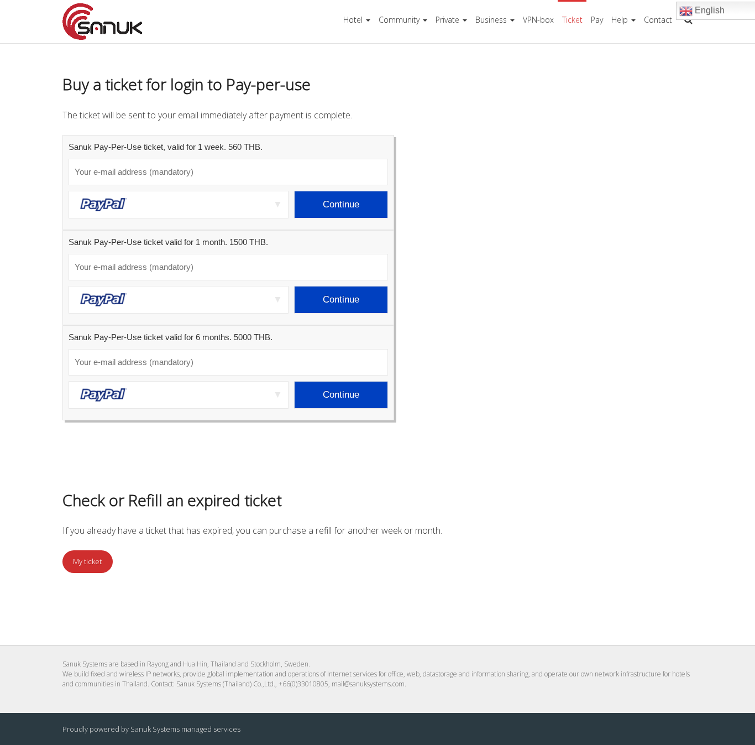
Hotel (353, 19)
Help (619, 19)
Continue (341, 204)
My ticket (87, 561)
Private (447, 19)
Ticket (572, 19)
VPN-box (538, 19)
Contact (658, 19)
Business (491, 19)
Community (399, 19)
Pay (597, 19)
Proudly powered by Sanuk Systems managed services (151, 729)
